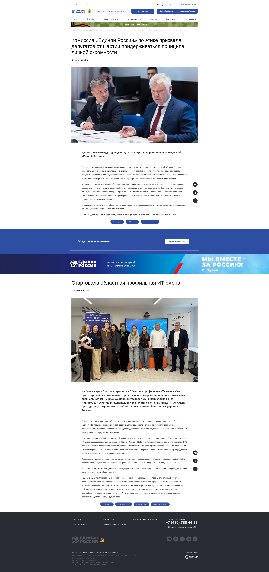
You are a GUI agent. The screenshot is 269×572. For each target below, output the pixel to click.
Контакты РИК (80, 524)
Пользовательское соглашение (83, 558)
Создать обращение (177, 241)
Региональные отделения (145, 519)
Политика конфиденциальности (83, 560)
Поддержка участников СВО (134, 24)
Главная (74, 30)
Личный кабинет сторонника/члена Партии (177, 11)
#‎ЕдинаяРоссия (123, 504)
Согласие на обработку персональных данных (88, 564)
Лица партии (91, 19)
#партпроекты (141, 504)
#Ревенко (132, 222)
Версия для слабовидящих (187, 4)
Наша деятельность (111, 19)
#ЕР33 (107, 504)
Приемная (153, 19)
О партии (74, 19)
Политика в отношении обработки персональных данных (93, 562)
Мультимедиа (170, 19)
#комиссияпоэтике (150, 222)
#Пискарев (117, 222)
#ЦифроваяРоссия (160, 504)
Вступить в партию (190, 19)
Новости (99, 30)
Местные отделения (134, 19)
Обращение (143, 11)
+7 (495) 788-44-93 (182, 522)
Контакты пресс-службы (114, 524)
